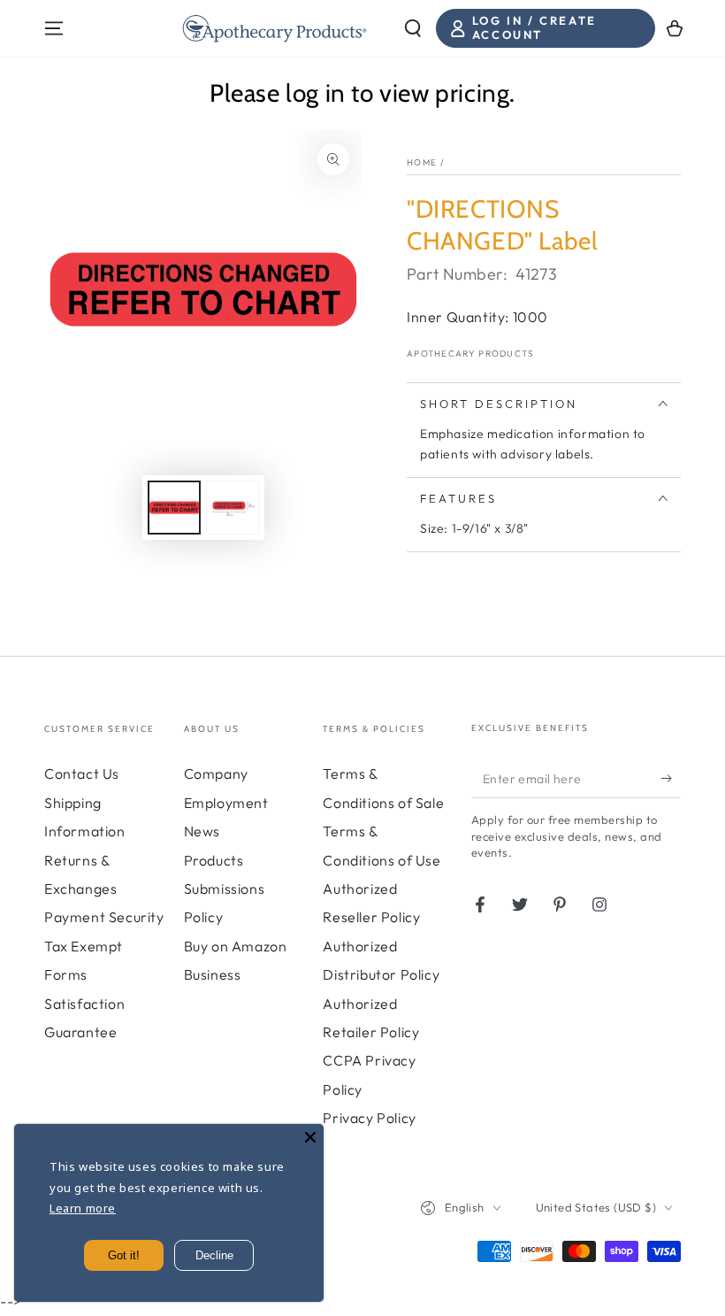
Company (216, 773)
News (202, 831)
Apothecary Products (471, 353)
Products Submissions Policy (224, 889)
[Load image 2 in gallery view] (232, 508)
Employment (226, 803)
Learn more (83, 1208)
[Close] (310, 1137)
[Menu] (54, 28)
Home (422, 162)
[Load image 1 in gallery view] (174, 508)
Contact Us (81, 773)
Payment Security (104, 917)
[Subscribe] (670, 777)
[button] (413, 28)
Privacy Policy (369, 1118)
